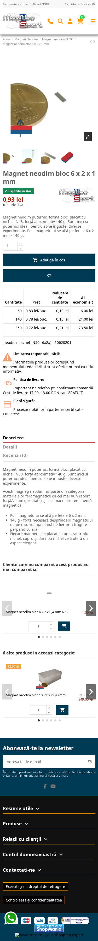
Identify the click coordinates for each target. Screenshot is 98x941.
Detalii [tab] (10, 447)
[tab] (49, 456)
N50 (35, 342)
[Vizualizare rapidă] (58, 605)
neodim (10, 342)
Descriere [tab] (13, 438)
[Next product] (94, 41)
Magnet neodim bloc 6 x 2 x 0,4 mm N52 (37, 611)
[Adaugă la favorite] (49, 275)
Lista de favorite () (82, 4)
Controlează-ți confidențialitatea (34, 900)
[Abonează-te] (89, 761)
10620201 (63, 342)
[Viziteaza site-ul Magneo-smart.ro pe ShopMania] (49, 927)
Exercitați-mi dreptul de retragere (35, 886)
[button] (39, 637)
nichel (24, 342)
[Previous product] (91, 41)
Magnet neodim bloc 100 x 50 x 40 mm (36, 695)
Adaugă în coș (52, 259)
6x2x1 (47, 342)
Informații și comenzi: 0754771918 (26, 4)
